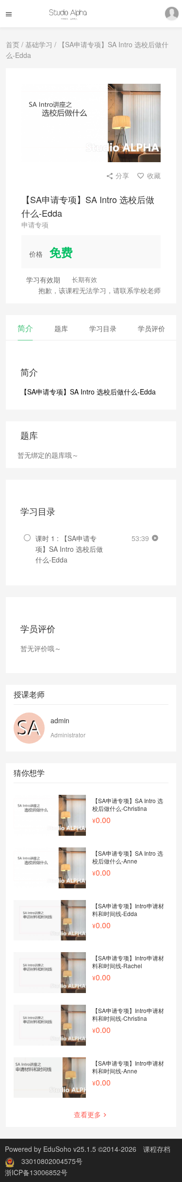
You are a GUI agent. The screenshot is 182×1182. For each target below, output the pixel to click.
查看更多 (87, 1114)
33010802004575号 (52, 1161)
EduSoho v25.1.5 (69, 1149)
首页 (12, 44)
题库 (61, 328)
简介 (25, 328)
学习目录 (102, 328)
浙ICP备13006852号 (36, 1172)
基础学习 (38, 44)
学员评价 (151, 328)
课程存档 (156, 1149)
